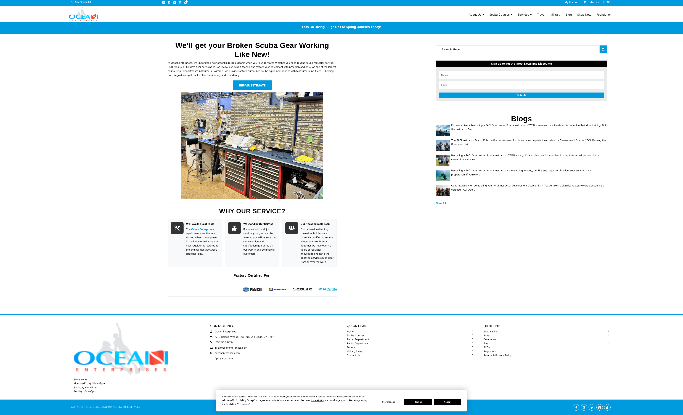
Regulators (489, 351)
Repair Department (358, 339)
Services (524, 14)
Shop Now (584, 14)
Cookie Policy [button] (317, 400)
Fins (485, 343)
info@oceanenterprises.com (231, 347)
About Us (475, 14)
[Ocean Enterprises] (83, 14)
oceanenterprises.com (227, 352)
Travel (541, 14)
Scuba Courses (499, 14)
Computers (489, 339)
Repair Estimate (252, 85)
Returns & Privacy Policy (497, 355)
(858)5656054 (83, 2)
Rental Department (358, 343)
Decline (418, 402)
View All (441, 203)
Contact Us (353, 355)
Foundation (604, 14)
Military (555, 14)
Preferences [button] (243, 404)
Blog (569, 14)
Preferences (388, 402)
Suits (486, 335)
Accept (447, 402)
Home (350, 331)
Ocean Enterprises (202, 229)
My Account (572, 2)
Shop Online (490, 331)
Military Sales (354, 351)
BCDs (486, 347)
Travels (351, 347)
